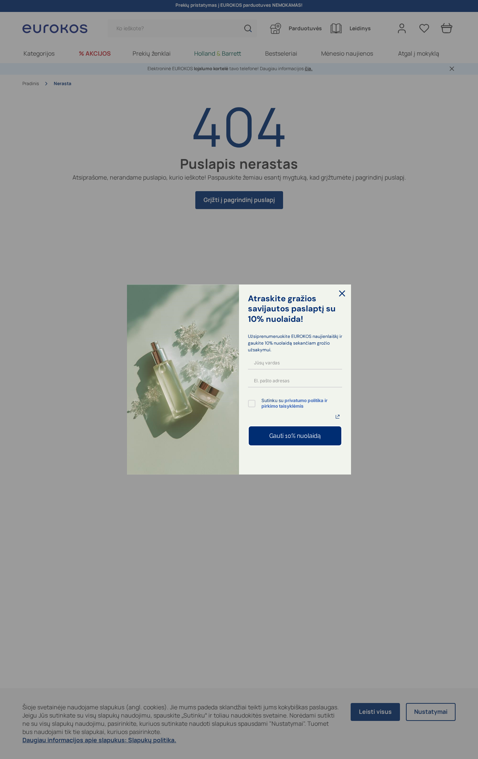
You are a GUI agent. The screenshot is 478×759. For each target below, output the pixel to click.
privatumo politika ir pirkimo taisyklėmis (294, 403)
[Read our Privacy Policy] (337, 416)
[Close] (342, 293)
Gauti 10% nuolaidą (295, 435)
